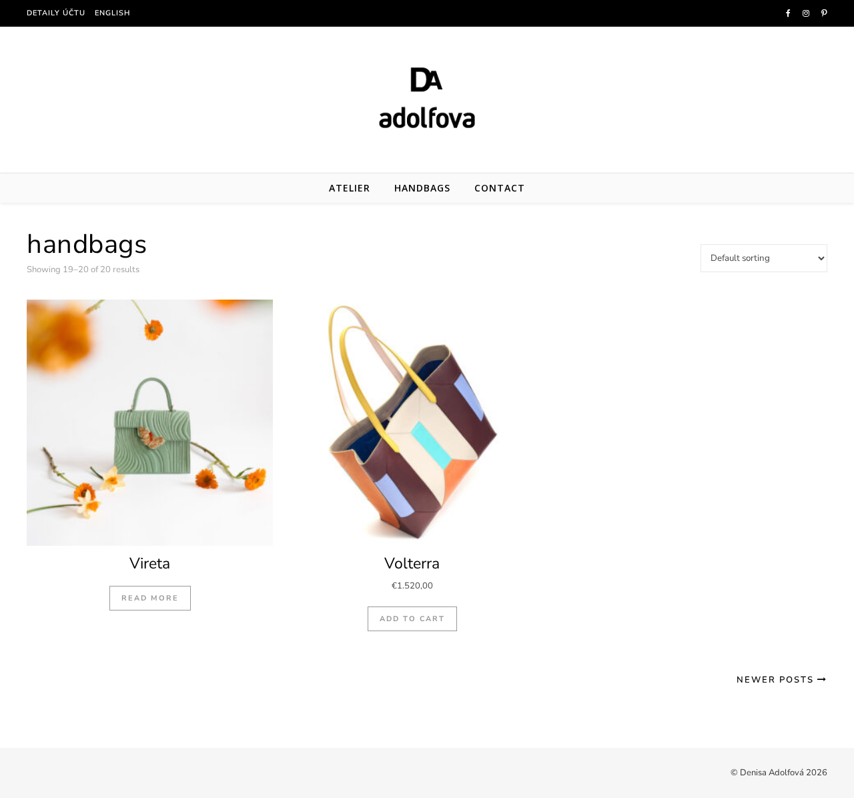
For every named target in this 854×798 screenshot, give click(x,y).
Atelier (349, 187)
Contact (499, 187)
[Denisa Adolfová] (427, 97)
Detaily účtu (56, 13)
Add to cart (412, 619)
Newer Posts (777, 680)
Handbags (422, 187)
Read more (150, 598)
